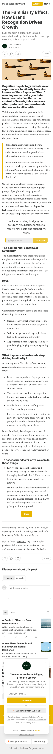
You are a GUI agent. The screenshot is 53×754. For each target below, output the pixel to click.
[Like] (5, 53)
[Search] (48, 612)
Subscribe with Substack (28, 710)
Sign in (47, 4)
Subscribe (37, 4)
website (19, 549)
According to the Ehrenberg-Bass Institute (23, 363)
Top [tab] (5, 612)
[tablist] (14, 578)
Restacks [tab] (20, 578)
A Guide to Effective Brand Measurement (17, 622)
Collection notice (26, 734)
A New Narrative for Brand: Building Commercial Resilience (17, 646)
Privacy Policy (31, 722)
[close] (45, 662)
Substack (13, 748)
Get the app (39, 741)
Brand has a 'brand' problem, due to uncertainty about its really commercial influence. (19, 655)
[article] (26, 628)
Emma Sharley (15, 45)
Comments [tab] (8, 578)
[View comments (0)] (11, 53)
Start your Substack (19, 741)
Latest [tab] (12, 612)
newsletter (21, 541)
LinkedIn (41, 549)
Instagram (29, 549)
